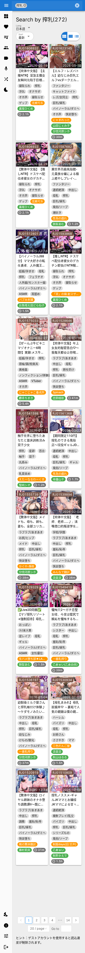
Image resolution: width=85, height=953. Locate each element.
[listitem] (6, 16)
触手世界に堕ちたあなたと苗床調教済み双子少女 (31, 440)
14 (68, 920)
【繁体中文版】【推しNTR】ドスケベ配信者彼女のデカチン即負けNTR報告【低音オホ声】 (31, 178)
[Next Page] (75, 920)
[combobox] (50, 5)
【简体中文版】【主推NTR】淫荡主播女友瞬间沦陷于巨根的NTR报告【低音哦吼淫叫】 (31, 80)
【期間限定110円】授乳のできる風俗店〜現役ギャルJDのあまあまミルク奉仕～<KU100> (65, 445)
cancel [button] (25, 5)
